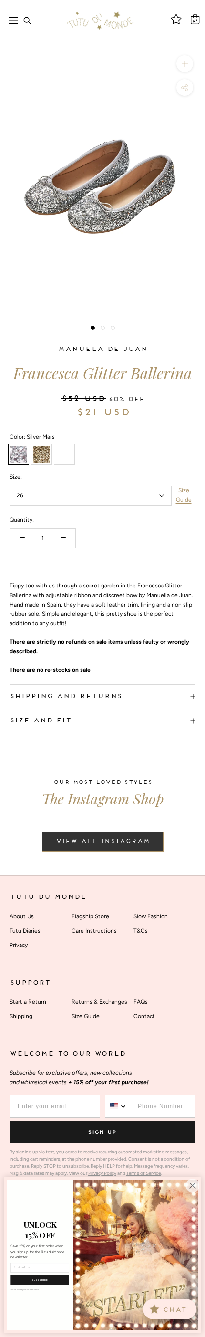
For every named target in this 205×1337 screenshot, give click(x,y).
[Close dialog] (192, 1186)
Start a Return (28, 1001)
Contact (144, 1016)
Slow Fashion (150, 916)
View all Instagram (103, 841)
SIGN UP (102, 1132)
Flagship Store (90, 916)
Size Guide (184, 495)
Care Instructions (94, 930)
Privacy (19, 945)
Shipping (21, 1016)
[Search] (27, 20)
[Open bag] (195, 19)
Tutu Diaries (25, 930)
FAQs (140, 1001)
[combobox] (118, 1106)
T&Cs (140, 930)
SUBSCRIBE (40, 1279)
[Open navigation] (13, 20)
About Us (22, 916)
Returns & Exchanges (99, 1001)
